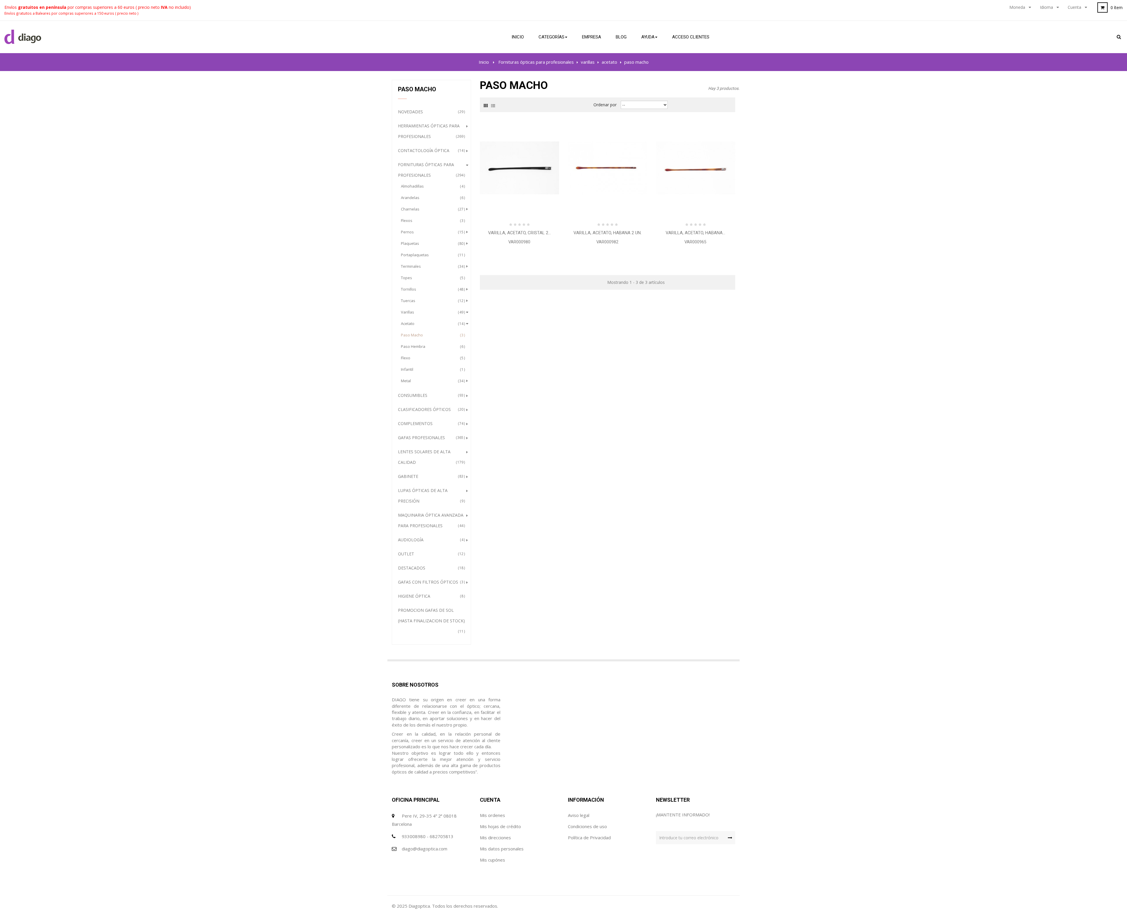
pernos (432, 232)
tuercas (432, 300)
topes (432, 277)
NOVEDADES (430, 111)
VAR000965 (695, 242)
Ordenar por (605, 104)
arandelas (432, 197)
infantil (432, 369)
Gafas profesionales (430, 437)
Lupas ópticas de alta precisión (430, 496)
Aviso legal (578, 815)
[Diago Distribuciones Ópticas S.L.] (22, 37)
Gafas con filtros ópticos (430, 582)
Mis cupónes (492, 860)
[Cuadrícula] (486, 105)
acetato (432, 323)
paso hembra (432, 346)
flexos (432, 220)
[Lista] (493, 105)
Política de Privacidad (589, 837)
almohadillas (432, 186)
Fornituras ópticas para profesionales (430, 170)
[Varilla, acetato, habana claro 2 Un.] (695, 167)
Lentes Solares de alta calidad (430, 457)
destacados (430, 568)
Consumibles (430, 395)
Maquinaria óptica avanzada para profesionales (430, 520)
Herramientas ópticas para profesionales (430, 131)
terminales (432, 266)
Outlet (430, 554)
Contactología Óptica (430, 150)
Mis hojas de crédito (500, 826)
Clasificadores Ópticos (430, 409)
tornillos (432, 289)
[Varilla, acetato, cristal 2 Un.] (519, 167)
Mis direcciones (495, 837)
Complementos (430, 423)
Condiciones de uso (587, 826)
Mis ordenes (492, 815)
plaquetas (432, 243)
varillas (432, 312)
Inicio (484, 62)
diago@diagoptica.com (424, 849)
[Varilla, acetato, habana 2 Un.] (607, 167)
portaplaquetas (432, 254)
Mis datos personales (502, 849)
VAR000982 (607, 242)
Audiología (430, 539)
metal (432, 380)
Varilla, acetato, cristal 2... (519, 232)
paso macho (432, 335)
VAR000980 (519, 242)
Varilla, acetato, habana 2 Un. (607, 232)
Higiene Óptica (430, 596)
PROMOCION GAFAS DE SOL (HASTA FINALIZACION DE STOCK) (431, 620)
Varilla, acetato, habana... (695, 232)
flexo (432, 357)
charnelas (432, 209)
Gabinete (430, 476)
